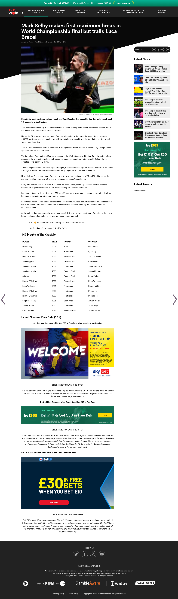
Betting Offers (162, 11)
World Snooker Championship (46, 42)
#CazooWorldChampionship (49, 222)
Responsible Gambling (89, 566)
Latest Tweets (140, 190)
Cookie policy (73, 594)
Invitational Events (59, 11)
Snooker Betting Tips (103, 11)
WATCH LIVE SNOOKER (81, 11)
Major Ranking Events (36, 11)
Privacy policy (58, 594)
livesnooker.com (104, 593)
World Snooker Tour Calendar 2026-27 (134, 11)
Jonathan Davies (27, 42)
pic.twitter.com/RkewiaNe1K (74, 222)
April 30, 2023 (60, 228)
